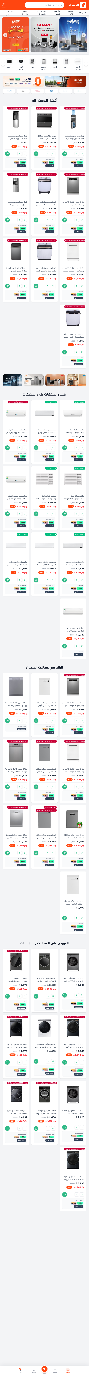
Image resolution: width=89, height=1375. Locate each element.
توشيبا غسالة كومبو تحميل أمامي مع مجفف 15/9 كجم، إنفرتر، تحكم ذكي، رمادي (16, 1113)
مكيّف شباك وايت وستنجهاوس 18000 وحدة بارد (74, 498)
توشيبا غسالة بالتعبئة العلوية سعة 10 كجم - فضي (16, 269)
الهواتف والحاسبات (24, 13)
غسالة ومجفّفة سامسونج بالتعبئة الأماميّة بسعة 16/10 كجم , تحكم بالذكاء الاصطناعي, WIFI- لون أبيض (45, 1048)
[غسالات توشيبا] (12, 380)
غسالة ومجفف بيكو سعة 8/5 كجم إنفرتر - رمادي (46, 980)
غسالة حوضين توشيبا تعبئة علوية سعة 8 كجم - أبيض (46, 203)
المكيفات (82, 12)
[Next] (3, 64)
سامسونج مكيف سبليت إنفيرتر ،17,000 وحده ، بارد (46, 563)
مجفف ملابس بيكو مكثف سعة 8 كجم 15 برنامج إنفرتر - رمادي (45, 1113)
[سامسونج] (16, 34)
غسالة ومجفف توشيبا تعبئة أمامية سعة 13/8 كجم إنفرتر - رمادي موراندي (73, 1179)
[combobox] (44, 5)
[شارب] (73, 34)
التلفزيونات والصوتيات (42, 13)
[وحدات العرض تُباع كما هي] (44, 34)
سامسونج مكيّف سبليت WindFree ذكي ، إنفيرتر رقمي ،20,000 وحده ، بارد (45, 432)
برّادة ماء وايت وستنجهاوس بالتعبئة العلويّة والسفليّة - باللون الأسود (74, 138)
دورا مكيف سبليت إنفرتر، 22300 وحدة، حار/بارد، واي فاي (73, 631)
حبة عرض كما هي (9, 13)
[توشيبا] (23, 91)
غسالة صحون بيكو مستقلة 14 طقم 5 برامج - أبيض (46, 704)
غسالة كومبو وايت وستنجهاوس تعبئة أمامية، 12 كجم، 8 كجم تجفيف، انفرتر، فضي (16, 982)
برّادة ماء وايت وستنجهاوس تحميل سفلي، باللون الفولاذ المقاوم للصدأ (16, 204)
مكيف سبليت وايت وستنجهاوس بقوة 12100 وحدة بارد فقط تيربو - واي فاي (74, 434)
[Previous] (86, 64)
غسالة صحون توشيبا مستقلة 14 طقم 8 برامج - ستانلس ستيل (16, 837)
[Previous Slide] (84, 35)
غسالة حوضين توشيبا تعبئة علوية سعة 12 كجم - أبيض (46, 269)
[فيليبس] (37, 91)
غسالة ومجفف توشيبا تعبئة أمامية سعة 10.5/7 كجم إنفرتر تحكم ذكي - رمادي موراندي (74, 1048)
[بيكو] (79, 91)
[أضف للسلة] (64, 153)
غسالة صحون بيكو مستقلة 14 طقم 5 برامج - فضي (46, 770)
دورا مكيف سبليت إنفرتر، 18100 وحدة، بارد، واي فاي (16, 431)
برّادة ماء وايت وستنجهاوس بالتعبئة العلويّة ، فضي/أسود (16, 137)
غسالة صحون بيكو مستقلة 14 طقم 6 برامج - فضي (74, 836)
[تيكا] (65, 91)
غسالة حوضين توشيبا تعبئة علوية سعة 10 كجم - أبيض (74, 335)
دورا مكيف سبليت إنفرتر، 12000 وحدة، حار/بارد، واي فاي (17, 498)
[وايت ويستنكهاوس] (34, 380)
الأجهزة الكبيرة (70, 13)
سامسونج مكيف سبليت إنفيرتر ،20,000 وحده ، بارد (16, 563)
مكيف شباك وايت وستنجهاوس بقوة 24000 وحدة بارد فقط (45, 498)
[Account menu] (4, 4)
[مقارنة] (77, 154)
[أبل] (51, 91)
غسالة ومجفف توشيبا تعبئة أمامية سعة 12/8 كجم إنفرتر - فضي (73, 981)
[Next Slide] (5, 35)
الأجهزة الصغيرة (57, 13)
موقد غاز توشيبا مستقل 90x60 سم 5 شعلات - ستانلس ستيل (47, 138)
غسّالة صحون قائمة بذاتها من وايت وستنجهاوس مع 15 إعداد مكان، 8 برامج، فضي (16, 771)
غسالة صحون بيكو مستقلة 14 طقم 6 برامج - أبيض (74, 902)
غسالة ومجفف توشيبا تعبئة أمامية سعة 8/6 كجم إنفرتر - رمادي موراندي (16, 1047)
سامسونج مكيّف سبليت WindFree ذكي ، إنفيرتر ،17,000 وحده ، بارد (75, 564)
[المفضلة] (82, 154)
